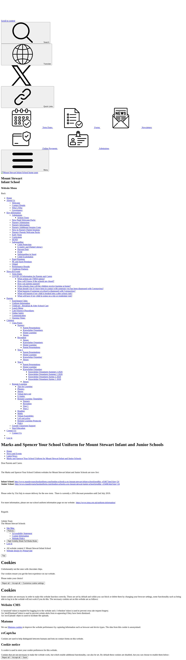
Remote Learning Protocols (29, 421)
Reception (21, 337)
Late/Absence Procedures (23, 310)
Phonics (20, 389)
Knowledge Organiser (32, 357)
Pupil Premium (18, 259)
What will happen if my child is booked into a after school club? (44, 293)
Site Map (10, 528)
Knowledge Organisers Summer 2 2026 (45, 372)
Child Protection (24, 244)
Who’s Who (17, 208)
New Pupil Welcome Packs (23, 220)
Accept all (16, 583)
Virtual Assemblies (25, 416)
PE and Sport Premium (22, 261)
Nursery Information (21, 225)
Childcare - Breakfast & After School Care (30, 306)
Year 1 (20, 350)
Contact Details (18, 205)
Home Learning (29, 332)
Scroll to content (8, 21)
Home (9, 198)
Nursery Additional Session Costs (26, 227)
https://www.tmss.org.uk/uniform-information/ (95, 502)
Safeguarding (17, 242)
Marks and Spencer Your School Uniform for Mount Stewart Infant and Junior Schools (44, 458)
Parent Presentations (31, 328)
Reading (21, 411)
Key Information (14, 213)
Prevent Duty (23, 249)
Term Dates (17, 274)
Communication (19, 315)
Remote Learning (19, 384)
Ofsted (15, 264)
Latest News (12, 456)
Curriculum (17, 237)
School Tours (23, 217)
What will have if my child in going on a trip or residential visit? (44, 296)
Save (25, 657)
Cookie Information (20, 536)
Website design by (19, 551)
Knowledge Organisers (33, 330)
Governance (17, 210)
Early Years (17, 235)
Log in (9, 438)
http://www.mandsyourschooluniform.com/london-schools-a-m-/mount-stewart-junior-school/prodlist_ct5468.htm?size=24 (67, 484)
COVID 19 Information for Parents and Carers (32, 276)
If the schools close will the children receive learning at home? (44, 286)
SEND (15, 239)
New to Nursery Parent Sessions (26, 230)
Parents (10, 298)
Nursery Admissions (20, 222)
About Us (11, 200)
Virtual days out (24, 394)
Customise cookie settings (33, 583)
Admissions (17, 215)
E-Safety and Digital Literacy (30, 247)
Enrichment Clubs (20, 301)
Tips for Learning (24, 386)
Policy (20, 423)
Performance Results (21, 266)
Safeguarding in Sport (26, 254)
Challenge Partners (20, 269)
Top (3, 556)
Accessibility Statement (22, 533)
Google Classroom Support (23, 426)
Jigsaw (26, 335)
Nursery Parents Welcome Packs (26, 232)
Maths (20, 413)
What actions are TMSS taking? (31, 279)
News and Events (14, 453)
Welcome (16, 203)
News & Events (13, 271)
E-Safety (21, 396)
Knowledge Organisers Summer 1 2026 (45, 374)
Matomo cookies (15, 627)
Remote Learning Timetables (29, 399)
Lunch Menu (17, 308)
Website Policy (18, 538)
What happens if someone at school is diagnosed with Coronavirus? (46, 291)
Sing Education (18, 428)
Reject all (6, 583)
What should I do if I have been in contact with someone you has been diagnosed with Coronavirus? (60, 288)
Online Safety (18, 313)
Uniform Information (21, 303)
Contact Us (11, 430)
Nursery (20, 325)
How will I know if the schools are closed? (35, 281)
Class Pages (17, 323)
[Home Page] (19, 172)
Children (10, 320)
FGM (19, 252)
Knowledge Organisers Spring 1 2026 (44, 379)
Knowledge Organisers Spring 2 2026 (44, 377)
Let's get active (23, 418)
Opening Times (18, 318)
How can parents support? (28, 284)
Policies (11, 531)
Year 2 (20, 362)
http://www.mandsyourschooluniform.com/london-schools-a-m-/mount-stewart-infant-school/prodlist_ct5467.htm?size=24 (67, 481)
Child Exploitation (25, 257)
